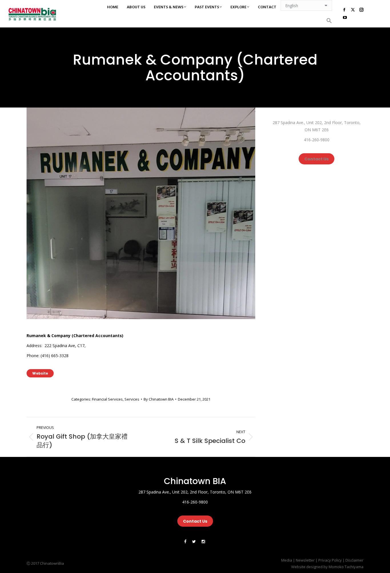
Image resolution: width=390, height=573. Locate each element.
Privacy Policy (330, 560)
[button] (329, 21)
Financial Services (107, 399)
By (159, 399)
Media (286, 560)
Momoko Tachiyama (346, 566)
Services (131, 399)
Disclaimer (354, 560)
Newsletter (305, 560)
